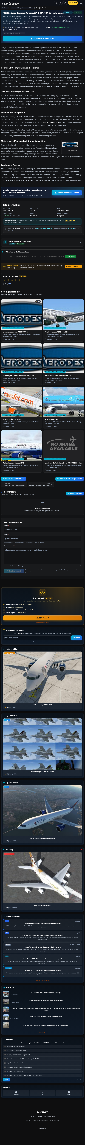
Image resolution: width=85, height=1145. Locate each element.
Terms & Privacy (49, 1116)
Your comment (9, 546)
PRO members (70, 220)
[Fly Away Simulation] (10, 3)
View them (70, 256)
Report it (71, 229)
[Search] (56, 3)
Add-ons (5, 8)
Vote (6, 1080)
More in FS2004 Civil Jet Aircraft (71, 479)
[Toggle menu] (81, 3)
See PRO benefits (72, 267)
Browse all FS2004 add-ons (14, 479)
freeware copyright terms (44, 229)
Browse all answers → (42, 980)
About (40, 1116)
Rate (18, 27)
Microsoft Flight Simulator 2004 (22, 8)
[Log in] (65, 3)
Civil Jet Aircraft (41, 8)
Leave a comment (76, 494)
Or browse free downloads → (42, 622)
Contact (32, 1116)
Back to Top (42, 1128)
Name (6, 525)
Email (6, 534)
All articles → (42, 1032)
